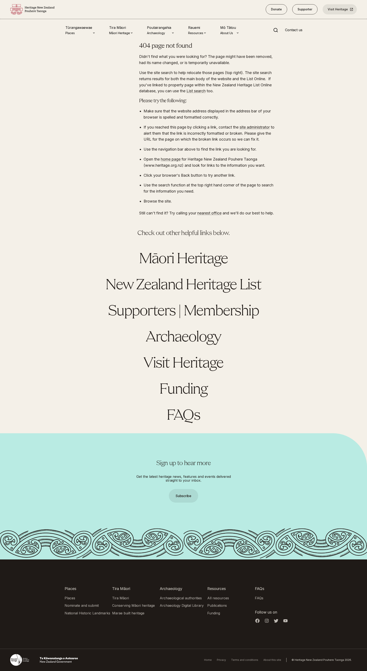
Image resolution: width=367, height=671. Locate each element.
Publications (217, 605)
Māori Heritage (183, 259)
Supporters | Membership (183, 311)
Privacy (221, 659)
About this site (272, 659)
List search (196, 91)
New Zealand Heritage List (183, 285)
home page (171, 159)
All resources (218, 598)
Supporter (305, 9)
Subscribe (183, 496)
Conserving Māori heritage (133, 605)
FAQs (183, 416)
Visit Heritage (338, 9)
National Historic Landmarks (87, 613)
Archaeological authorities (181, 598)
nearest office (209, 213)
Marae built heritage (128, 613)
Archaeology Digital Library (182, 605)
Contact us (293, 30)
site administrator (255, 127)
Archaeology (183, 337)
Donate (276, 9)
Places (70, 598)
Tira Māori (120, 598)
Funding (184, 389)
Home (208, 659)
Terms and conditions (244, 659)
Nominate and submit (82, 605)
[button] (183, 335)
